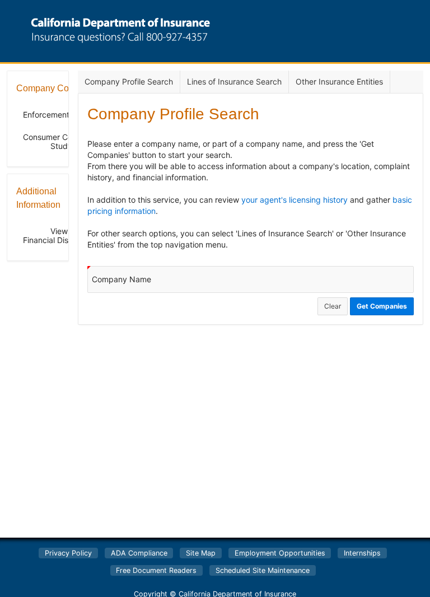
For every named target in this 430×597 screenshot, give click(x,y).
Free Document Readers (156, 570)
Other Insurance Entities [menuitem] (339, 81)
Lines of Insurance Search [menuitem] (234, 81)
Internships (362, 553)
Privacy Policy (68, 553)
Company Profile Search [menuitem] (129, 81)
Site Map (201, 553)
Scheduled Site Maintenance (263, 570)
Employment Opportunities (280, 553)
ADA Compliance (139, 553)
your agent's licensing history (294, 199)
